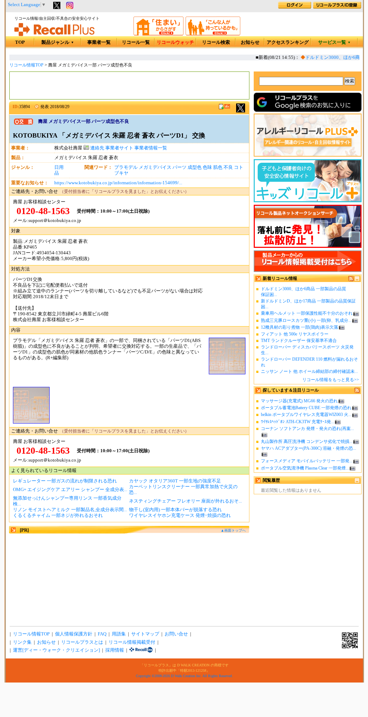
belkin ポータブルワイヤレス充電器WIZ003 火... (306, 414)
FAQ (102, 634)
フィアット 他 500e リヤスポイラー (294, 334)
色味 (207, 167)
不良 (228, 167)
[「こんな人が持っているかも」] (212, 34)
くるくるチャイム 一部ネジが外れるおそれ (58, 515)
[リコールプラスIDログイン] (294, 7)
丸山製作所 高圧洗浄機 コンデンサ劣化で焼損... (307, 441)
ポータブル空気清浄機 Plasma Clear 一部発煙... (305, 468)
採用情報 (114, 650)
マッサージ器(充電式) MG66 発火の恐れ (299, 401)
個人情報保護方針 (73, 634)
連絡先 (96, 148)
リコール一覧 (136, 42)
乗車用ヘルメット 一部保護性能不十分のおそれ (307, 313)
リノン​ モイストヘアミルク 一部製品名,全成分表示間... (70, 509)
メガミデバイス (155, 167)
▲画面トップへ (233, 530)
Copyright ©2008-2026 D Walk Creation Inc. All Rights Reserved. (184, 676)
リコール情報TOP (26, 65)
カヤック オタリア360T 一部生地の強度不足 (175, 481)
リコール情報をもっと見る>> (330, 380)
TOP (20, 42)
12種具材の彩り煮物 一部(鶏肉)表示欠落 (299, 327)
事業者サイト (119, 148)
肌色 (217, 167)
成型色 (195, 167)
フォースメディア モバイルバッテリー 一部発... (307, 461)
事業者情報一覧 (150, 148)
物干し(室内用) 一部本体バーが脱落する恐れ (175, 509)
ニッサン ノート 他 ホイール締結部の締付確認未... (309, 371)
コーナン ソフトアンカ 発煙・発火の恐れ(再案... (307, 428)
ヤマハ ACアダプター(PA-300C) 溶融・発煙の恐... (308, 448)
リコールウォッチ (175, 42)
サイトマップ (145, 634)
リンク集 (22, 642)
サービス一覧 (334, 42)
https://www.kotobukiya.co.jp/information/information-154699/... (118, 182)
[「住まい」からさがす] (158, 34)
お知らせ (250, 42)
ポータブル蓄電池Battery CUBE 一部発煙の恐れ (306, 408)
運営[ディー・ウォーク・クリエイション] (56, 650)
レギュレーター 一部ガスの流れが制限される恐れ (65, 481)
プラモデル (126, 167)
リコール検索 (216, 42)
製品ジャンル (57, 42)
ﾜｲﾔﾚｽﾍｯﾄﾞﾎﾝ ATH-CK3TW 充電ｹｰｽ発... (297, 422)
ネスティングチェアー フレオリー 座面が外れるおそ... (185, 501)
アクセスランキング (288, 42)
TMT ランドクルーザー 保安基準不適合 (299, 340)
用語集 (119, 634)
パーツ (179, 167)
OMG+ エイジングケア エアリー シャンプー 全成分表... (70, 489)
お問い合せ (176, 634)
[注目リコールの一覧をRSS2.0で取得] (357, 391)
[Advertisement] (129, 85)
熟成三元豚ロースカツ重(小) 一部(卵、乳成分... (306, 320)
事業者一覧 (99, 42)
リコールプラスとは (82, 642)
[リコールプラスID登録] (337, 7)
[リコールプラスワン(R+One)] (141, 650)
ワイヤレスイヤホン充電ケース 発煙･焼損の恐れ (180, 515)
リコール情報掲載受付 (132, 642)
